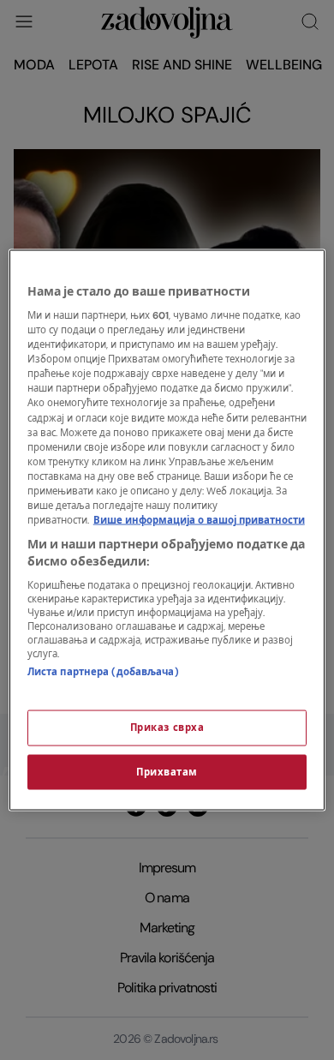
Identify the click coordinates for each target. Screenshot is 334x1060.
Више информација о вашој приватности (199, 520)
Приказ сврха (167, 727)
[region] (167, 530)
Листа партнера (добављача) (103, 672)
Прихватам (167, 771)
